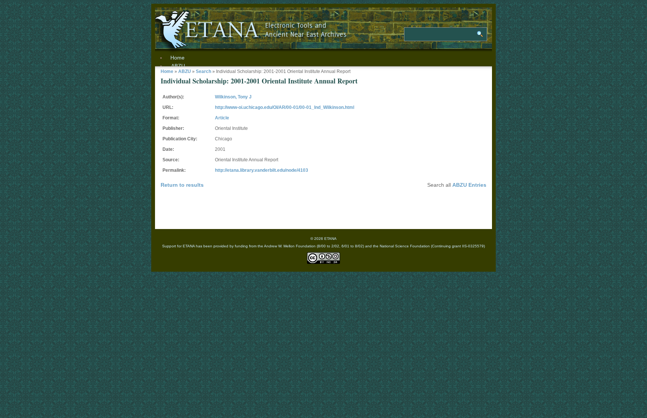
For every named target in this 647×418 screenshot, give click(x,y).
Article (222, 117)
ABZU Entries (469, 185)
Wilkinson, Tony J (233, 97)
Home (167, 71)
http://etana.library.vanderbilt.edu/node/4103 (261, 170)
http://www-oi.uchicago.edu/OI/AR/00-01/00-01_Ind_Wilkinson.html (284, 107)
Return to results (182, 185)
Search (203, 71)
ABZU (178, 66)
